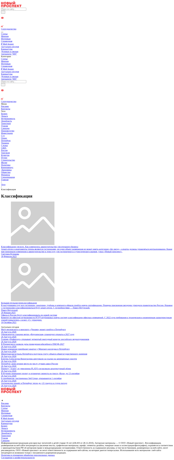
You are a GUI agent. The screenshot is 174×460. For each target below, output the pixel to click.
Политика (5, 165)
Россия (4, 150)
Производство (7, 131)
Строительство (8, 160)
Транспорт (6, 123)
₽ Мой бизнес (7, 44)
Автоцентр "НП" (9, 54)
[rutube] (87, 26)
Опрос (4, 138)
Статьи (4, 34)
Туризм (4, 126)
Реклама (5, 106)
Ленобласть (6, 121)
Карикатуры (7, 49)
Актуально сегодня (10, 46)
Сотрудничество (8, 29)
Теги (3, 184)
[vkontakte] (87, 24)
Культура (5, 155)
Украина (5, 143)
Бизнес (4, 114)
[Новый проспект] (11, 6)
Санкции (5, 128)
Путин (4, 158)
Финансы (5, 175)
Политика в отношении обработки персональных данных (28, 455)
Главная (4, 179)
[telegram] (87, 15)
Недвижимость (8, 118)
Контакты (5, 109)
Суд (3, 136)
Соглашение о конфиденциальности (18, 457)
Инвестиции (7, 133)
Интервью (6, 39)
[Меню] (2, 32)
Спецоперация (8, 177)
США (3, 148)
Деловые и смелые (9, 51)
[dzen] (87, 21)
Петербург (6, 140)
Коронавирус (7, 167)
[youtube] (87, 18)
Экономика (6, 170)
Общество (5, 172)
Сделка (4, 145)
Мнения (5, 36)
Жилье (4, 162)
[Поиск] (3, 12)
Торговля (5, 153)
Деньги (4, 116)
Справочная (6, 41)
